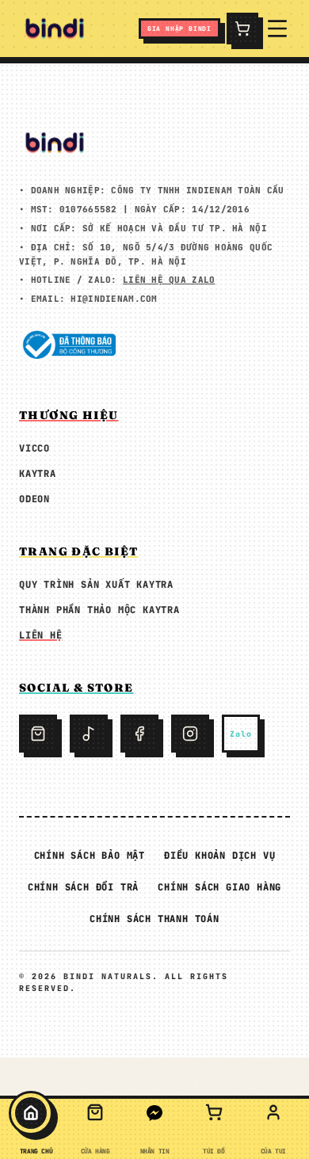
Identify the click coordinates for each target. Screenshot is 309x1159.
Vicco (34, 448)
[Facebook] (139, 734)
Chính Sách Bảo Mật (89, 855)
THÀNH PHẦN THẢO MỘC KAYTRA (99, 610)
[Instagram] (190, 734)
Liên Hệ (41, 635)
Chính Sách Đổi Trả (83, 887)
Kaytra (37, 473)
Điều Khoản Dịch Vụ (219, 855)
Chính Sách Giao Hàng (219, 887)
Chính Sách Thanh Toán (154, 919)
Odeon (34, 499)
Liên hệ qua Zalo (169, 279)
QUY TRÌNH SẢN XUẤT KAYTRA (96, 584)
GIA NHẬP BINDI (179, 28)
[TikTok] (89, 734)
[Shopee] (38, 734)
